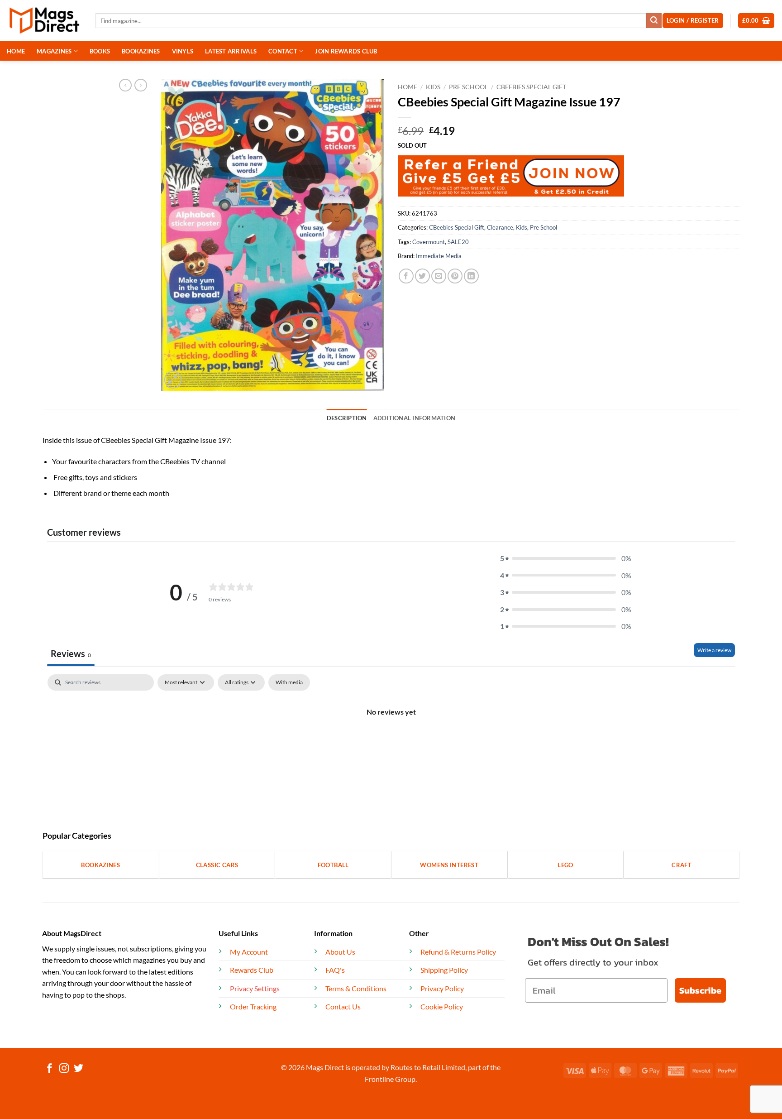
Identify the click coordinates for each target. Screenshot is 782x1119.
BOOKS (100, 51)
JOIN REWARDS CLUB (346, 51)
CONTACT (282, 51)
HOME (16, 51)
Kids (433, 87)
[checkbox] (289, 682)
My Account (249, 951)
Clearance (500, 227)
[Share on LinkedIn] (471, 276)
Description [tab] (347, 418)
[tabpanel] (391, 742)
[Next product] (125, 85)
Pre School (468, 87)
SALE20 (458, 241)
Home (407, 87)
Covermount (428, 241)
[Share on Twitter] (422, 276)
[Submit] (654, 21)
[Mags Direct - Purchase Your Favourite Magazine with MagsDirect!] (44, 21)
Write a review (714, 650)
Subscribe (700, 990)
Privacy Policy (442, 988)
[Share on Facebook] (406, 276)
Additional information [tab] (414, 418)
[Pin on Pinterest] (455, 276)
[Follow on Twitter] (78, 1069)
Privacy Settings (255, 988)
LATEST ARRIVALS (231, 51)
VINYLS (183, 51)
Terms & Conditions (355, 988)
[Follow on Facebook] (49, 1069)
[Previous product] (140, 85)
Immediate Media (439, 255)
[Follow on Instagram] (64, 1069)
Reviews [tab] (71, 653)
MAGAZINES (54, 51)
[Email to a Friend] (438, 276)
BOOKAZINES (141, 51)
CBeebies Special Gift (531, 87)
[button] (756, 20)
